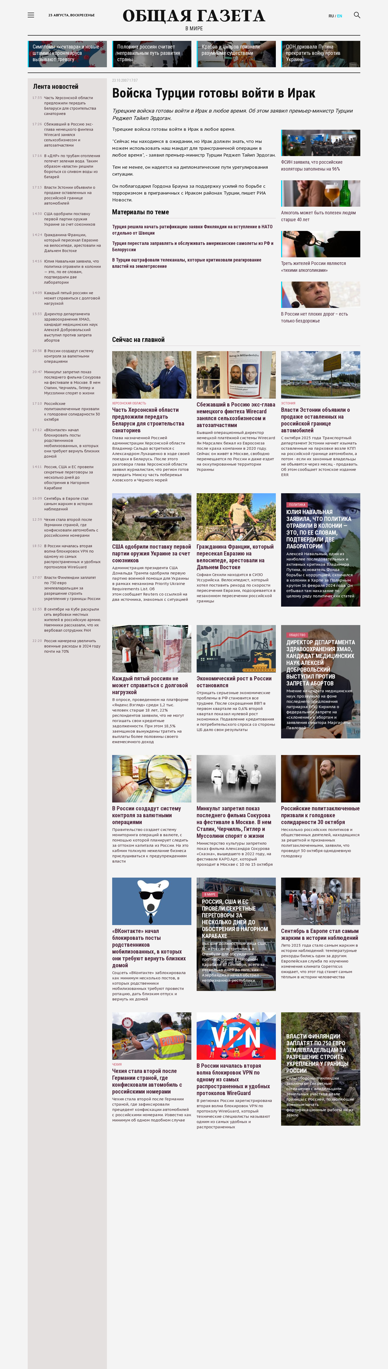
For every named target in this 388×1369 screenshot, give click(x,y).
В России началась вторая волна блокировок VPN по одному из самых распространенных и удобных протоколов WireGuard (233, 1079)
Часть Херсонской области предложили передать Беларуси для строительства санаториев (148, 420)
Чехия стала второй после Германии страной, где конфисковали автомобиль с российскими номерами (147, 1081)
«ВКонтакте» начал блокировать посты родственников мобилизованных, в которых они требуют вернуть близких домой (149, 948)
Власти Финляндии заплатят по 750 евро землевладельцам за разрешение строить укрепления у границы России (317, 1053)
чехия (117, 1064)
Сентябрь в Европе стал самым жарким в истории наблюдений (320, 934)
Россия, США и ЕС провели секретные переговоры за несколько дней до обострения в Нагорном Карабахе (235, 918)
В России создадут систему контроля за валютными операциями (146, 815)
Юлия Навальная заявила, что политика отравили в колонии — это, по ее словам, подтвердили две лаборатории (318, 529)
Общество (297, 635)
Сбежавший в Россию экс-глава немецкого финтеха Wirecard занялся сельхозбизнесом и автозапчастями (236, 414)
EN (339, 15)
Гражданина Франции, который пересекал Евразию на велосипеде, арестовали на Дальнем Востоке (235, 556)
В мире (194, 28)
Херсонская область (129, 403)
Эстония (288, 403)
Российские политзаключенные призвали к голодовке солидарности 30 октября (320, 815)
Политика (297, 505)
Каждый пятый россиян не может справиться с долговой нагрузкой (150, 685)
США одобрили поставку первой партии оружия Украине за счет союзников (151, 553)
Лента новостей (55, 86)
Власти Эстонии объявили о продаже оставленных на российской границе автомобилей (315, 420)
